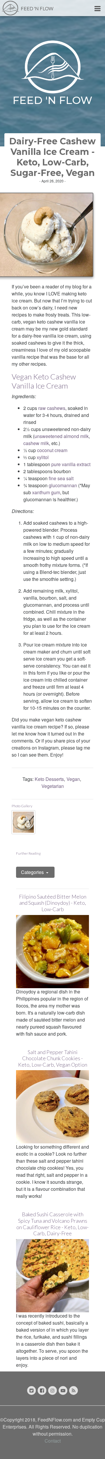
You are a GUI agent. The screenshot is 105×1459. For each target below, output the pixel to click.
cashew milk (36, 443)
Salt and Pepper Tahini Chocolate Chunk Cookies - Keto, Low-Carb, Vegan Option (52, 1058)
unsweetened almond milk (61, 436)
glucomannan (63, 485)
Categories (33, 872)
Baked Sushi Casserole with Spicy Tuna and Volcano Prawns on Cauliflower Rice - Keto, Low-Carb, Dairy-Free (52, 1223)
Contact (53, 1440)
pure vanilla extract (70, 464)
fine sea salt (61, 478)
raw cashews (51, 408)
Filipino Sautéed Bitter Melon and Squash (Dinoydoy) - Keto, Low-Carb (52, 902)
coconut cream (52, 450)
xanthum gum (46, 492)
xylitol (43, 457)
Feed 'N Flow (37, 8)
